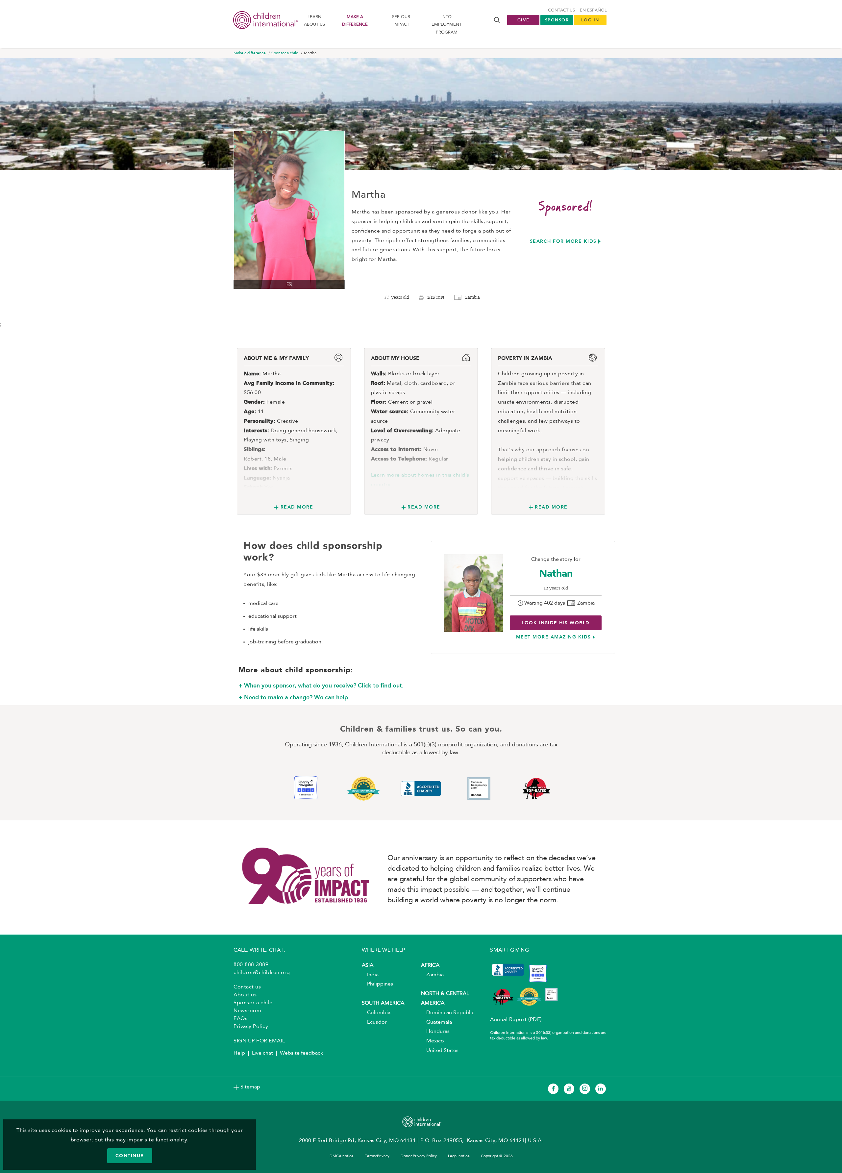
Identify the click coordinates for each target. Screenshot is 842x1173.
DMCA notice (342, 1156)
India (370, 975)
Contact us (561, 10)
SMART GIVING (509, 950)
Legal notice (459, 1156)
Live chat (262, 1053)
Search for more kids (563, 241)
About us (245, 995)
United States (439, 1050)
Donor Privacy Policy (419, 1156)
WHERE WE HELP (383, 950)
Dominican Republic (447, 1012)
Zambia (432, 975)
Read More (297, 507)
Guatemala (436, 1022)
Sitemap (250, 1087)
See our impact (401, 21)
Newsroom (247, 1010)
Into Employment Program (446, 25)
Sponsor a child (284, 53)
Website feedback (301, 1053)
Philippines (377, 984)
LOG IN (590, 19)
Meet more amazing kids (553, 637)
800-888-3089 (251, 964)
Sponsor (557, 19)
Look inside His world (556, 623)
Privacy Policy (251, 1026)
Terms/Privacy (377, 1156)
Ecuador (374, 1022)
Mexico (432, 1041)
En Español (593, 10)
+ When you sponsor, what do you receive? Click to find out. (321, 685)
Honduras (435, 1031)
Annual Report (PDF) (516, 1019)
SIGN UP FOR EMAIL (259, 1041)
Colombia (376, 1012)
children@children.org (262, 972)
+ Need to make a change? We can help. (294, 697)
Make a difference (355, 21)
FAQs (240, 1018)
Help (239, 1053)
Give (523, 19)
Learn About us (314, 21)
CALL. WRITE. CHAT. (259, 950)
